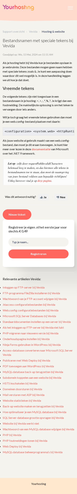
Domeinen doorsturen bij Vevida (22, 389)
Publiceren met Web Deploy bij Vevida (26, 360)
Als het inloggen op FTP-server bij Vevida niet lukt (33, 327)
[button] (70, 7)
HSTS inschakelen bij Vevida (20, 383)
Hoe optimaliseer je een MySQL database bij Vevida (34, 412)
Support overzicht (14, 31)
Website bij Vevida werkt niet (21, 423)
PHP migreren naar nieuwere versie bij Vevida (30, 333)
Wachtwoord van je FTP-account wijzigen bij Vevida (35, 298)
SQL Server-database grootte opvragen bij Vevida (33, 417)
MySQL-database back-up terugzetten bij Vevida (33, 371)
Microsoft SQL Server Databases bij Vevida (29, 316)
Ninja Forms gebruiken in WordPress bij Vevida (32, 344)
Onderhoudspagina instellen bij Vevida (26, 339)
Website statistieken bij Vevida (22, 400)
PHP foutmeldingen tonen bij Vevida (25, 440)
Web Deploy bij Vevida (17, 446)
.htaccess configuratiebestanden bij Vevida (29, 304)
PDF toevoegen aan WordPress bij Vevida (28, 366)
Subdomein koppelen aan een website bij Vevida (32, 377)
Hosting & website (53, 31)
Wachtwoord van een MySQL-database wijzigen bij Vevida (38, 429)
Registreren (38, 254)
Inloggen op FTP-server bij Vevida (24, 287)
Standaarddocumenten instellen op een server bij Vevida (37, 321)
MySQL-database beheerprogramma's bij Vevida (32, 452)
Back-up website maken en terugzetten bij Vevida (33, 406)
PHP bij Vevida (12, 435)
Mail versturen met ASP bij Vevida (23, 394)
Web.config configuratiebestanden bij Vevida (30, 310)
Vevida (33, 31)
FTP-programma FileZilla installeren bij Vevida (31, 293)
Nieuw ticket (17, 214)
